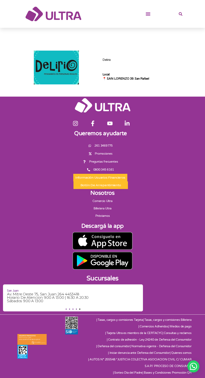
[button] (148, 14)
